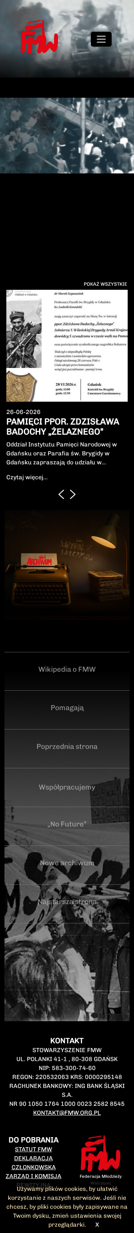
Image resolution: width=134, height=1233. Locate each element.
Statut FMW (33, 1149)
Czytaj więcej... (27, 477)
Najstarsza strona (67, 901)
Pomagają (67, 707)
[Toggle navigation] (101, 39)
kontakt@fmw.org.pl (67, 1112)
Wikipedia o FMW (67, 669)
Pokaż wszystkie (105, 284)
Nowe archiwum (67, 863)
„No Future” (67, 824)
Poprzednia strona (67, 746)
